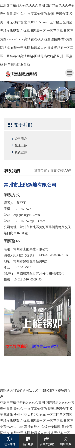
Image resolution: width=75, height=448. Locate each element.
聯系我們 (64, 170)
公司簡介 (21, 138)
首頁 (53, 170)
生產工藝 (21, 145)
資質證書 (21, 152)
